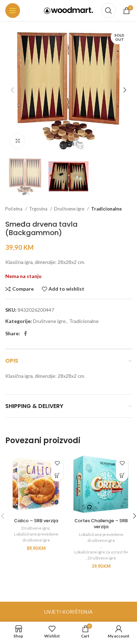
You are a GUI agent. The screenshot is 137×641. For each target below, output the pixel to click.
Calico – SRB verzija (36, 521)
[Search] (108, 11)
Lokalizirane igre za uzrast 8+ (101, 552)
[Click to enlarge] (18, 141)
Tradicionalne (106, 209)
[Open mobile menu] (13, 11)
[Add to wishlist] (57, 463)
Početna (14, 209)
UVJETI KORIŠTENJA (68, 612)
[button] (57, 475)
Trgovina (38, 209)
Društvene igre (69, 209)
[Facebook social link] (25, 333)
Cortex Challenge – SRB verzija (101, 524)
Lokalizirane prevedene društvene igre (36, 537)
